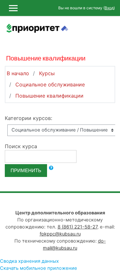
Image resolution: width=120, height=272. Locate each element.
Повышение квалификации (49, 95)
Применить (26, 170)
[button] (51, 168)
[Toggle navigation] (110, 32)
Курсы (47, 73)
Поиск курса (21, 146)
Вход (109, 7)
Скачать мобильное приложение (38, 268)
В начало (18, 73)
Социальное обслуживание (50, 84)
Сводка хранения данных (29, 261)
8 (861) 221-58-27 (77, 227)
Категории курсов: (28, 118)
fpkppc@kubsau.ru (60, 234)
